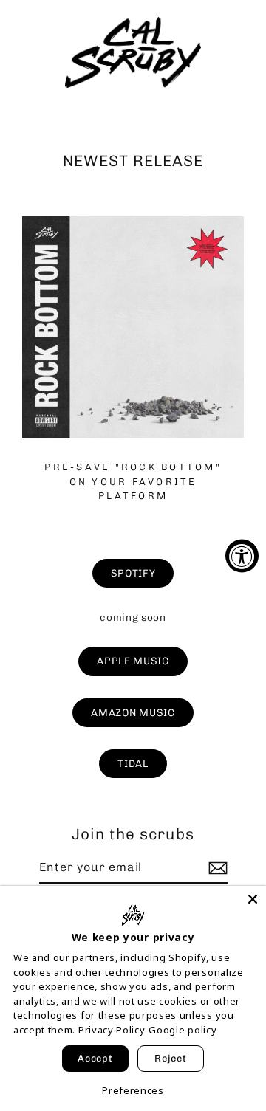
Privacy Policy (112, 1029)
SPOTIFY (133, 573)
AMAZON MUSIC (132, 712)
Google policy (182, 1029)
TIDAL (132, 763)
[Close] (252, 899)
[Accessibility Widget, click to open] (242, 555)
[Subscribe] (216, 868)
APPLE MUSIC (132, 661)
